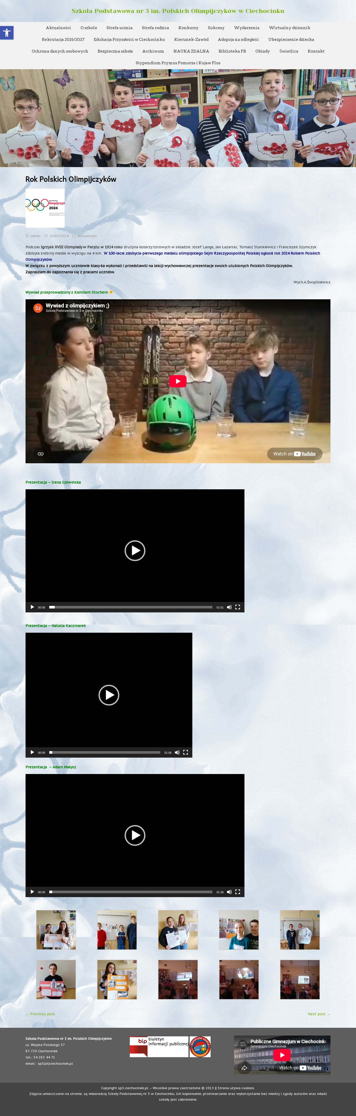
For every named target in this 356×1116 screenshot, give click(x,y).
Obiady (262, 51)
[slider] (130, 607)
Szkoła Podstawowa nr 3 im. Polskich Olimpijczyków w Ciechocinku (178, 11)
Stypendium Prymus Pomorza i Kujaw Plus (178, 63)
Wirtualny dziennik (289, 28)
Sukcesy (216, 28)
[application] (135, 550)
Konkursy (189, 28)
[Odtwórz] (32, 607)
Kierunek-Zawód (191, 39)
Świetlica (288, 51)
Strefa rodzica (155, 28)
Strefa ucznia (120, 28)
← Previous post (40, 1014)
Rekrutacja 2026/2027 (63, 39)
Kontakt (316, 51)
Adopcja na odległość (238, 39)
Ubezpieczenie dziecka (291, 39)
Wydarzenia (247, 28)
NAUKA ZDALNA (191, 51)
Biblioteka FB (232, 51)
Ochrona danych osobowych (60, 51)
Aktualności (58, 28)
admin (35, 236)
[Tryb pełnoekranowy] (237, 607)
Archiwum (153, 51)
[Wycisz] (229, 607)
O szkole (89, 28)
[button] (7, 33)
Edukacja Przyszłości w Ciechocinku (129, 39)
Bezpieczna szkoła (115, 51)
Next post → (319, 1014)
